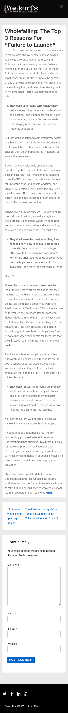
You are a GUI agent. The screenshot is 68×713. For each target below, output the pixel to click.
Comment (13, 564)
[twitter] (5, 695)
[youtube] (26, 695)
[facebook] (12, 695)
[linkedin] (19, 695)
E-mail (11, 628)
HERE (49, 492)
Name (11, 613)
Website (12, 643)
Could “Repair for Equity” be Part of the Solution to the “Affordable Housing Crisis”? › (42, 514)
